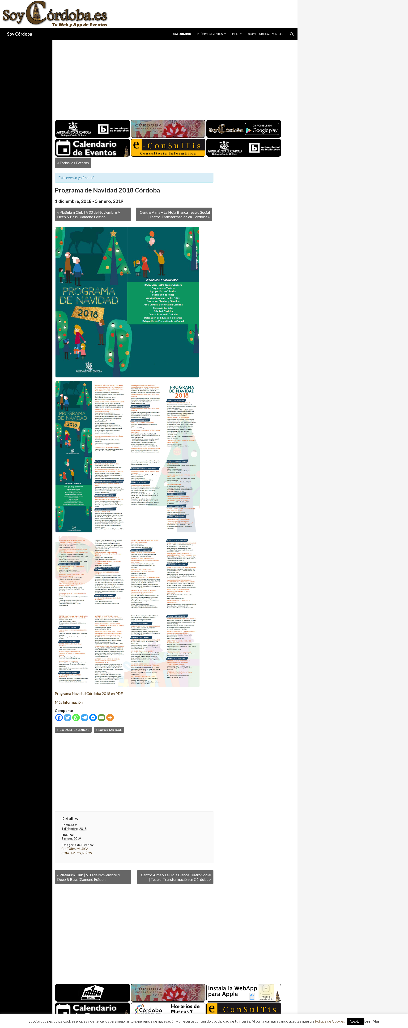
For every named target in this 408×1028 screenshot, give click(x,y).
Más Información (69, 702)
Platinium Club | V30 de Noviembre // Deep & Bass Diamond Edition (88, 214)
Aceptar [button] (355, 1021)
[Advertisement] (170, 78)
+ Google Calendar (73, 729)
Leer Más (371, 1021)
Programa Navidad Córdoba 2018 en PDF (89, 693)
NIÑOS (87, 853)
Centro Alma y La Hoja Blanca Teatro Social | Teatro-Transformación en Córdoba (175, 214)
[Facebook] (59, 717)
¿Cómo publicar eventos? (265, 33)
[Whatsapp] (76, 717)
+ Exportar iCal (109, 729)
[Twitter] (67, 717)
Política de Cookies (330, 1021)
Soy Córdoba (19, 34)
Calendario (182, 33)
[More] (110, 717)
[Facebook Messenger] (93, 717)
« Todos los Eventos (73, 162)
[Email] (101, 717)
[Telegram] (84, 717)
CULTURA (68, 849)
